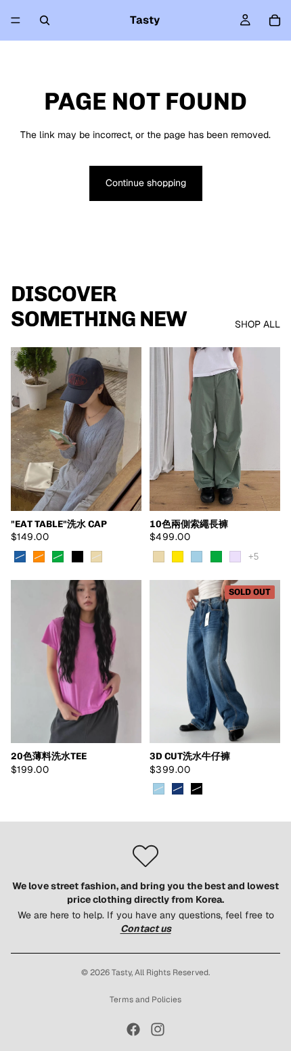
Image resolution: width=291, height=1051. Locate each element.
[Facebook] (133, 1029)
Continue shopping (146, 183)
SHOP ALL (257, 324)
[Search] (45, 20)
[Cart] (275, 20)
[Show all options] (253, 556)
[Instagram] (158, 1029)
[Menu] (15, 20)
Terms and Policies (145, 999)
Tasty (121, 972)
